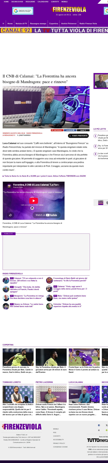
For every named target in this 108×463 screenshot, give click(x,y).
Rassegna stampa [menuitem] (38, 23)
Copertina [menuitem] (53, 23)
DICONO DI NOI (17, 2)
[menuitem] (3, 24)
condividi (69, 130)
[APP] (101, 202)
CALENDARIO (43, 2)
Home (6, 2)
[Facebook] (99, 425)
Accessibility (58, 440)
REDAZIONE (30, 2)
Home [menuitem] (10, 23)
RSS (54, 432)
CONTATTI (55, 2)
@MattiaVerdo (24, 135)
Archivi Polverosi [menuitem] (69, 23)
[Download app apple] (99, 430)
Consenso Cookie (60, 447)
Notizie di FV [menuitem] (21, 23)
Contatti (56, 436)
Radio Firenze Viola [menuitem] (88, 23)
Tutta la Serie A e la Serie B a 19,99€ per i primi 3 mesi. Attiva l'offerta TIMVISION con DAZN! (45, 176)
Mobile (56, 429)
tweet (82, 130)
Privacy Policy (59, 443)
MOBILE (65, 2)
